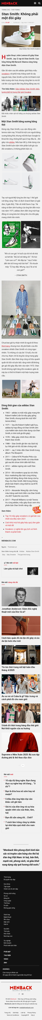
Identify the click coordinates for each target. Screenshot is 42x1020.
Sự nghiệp (7, 940)
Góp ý (33, 1015)
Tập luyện (7, 886)
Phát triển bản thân (10, 945)
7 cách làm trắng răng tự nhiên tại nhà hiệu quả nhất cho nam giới (20, 825)
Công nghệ (7, 901)
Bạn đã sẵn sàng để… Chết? (19, 817)
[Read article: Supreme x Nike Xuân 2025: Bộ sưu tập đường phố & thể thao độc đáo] (21, 742)
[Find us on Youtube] (22, 994)
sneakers (6, 74)
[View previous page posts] (19, 765)
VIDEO (6, 959)
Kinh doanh (7, 943)
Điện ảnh (7, 922)
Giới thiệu (16, 1012)
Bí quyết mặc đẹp (9, 879)
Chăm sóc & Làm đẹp (11, 889)
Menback (13, 999)
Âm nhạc (7, 919)
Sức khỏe (7, 884)
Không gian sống (9, 908)
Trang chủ (6, 10)
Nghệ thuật (7, 917)
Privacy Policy (31, 1012)
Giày (3, 554)
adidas (12, 142)
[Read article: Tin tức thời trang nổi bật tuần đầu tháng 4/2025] (21, 655)
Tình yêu (7, 931)
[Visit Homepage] (9, 3)
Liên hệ (23, 1012)
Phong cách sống (9, 893)
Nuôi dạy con (8, 936)
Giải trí (6, 924)
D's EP (8, 22)
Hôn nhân (7, 933)
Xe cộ (6, 896)
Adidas (21, 551)
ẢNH (5, 963)
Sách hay (7, 914)
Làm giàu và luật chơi (13, 569)
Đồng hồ (6, 898)
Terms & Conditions (13, 1015)
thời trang (6, 346)
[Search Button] (39, 3)
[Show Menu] (35, 3)
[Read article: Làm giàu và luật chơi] (32, 571)
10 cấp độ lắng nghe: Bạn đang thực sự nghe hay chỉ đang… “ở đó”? (20, 783)
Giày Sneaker (11, 554)
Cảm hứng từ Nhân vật (10, 972)
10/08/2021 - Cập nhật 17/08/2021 (23, 22)
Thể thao (7, 903)
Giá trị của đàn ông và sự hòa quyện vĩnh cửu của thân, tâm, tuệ (19, 809)
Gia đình (6, 929)
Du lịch (6, 905)
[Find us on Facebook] (19, 994)
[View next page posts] (23, 765)
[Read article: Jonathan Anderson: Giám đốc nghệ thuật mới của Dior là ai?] (21, 596)
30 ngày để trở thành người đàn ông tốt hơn (17, 975)
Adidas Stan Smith (32, 551)
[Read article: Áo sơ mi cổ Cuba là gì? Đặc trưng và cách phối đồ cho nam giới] (21, 684)
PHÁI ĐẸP (7, 952)
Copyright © (25, 1015)
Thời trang (15, 10)
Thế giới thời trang (24, 554)
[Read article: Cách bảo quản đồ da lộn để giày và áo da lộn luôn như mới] (21, 625)
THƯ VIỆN (7, 955)
